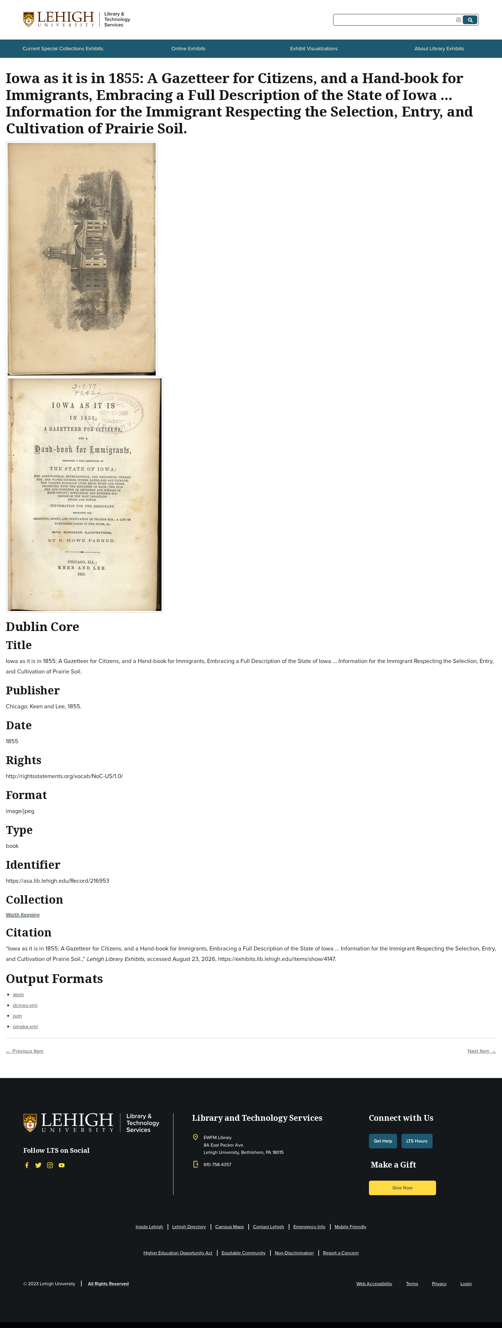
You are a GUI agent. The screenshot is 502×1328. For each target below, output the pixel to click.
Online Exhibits (188, 48)
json (17, 1016)
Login (466, 1283)
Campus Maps (229, 1226)
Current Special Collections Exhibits (63, 48)
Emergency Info (309, 1226)
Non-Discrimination (294, 1253)
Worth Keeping (23, 914)
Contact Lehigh (268, 1226)
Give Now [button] (402, 1187)
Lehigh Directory (189, 1226)
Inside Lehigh (149, 1226)
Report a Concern (341, 1253)
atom (18, 994)
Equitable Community (244, 1253)
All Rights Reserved (108, 1283)
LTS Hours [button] (417, 1141)
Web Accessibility (374, 1283)
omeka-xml (25, 1026)
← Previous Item (25, 1051)
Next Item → (482, 1051)
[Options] (459, 19)
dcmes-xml (25, 1005)
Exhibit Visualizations (314, 48)
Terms (412, 1283)
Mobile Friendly (350, 1226)
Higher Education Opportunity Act (178, 1253)
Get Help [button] (383, 1141)
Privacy (439, 1283)
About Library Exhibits (439, 48)
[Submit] (470, 19)
